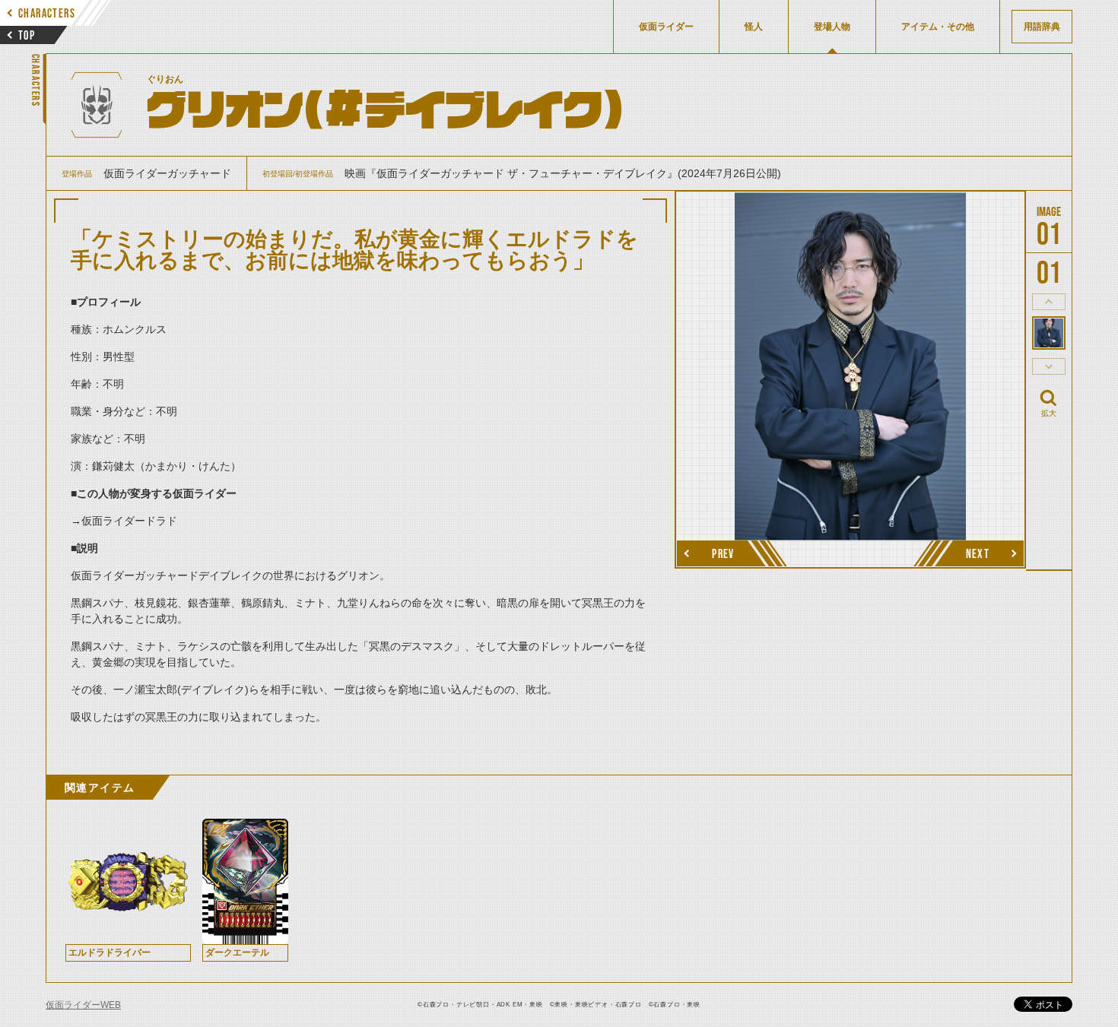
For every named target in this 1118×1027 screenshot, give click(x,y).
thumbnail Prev (1049, 301)
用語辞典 (1042, 26)
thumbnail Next (1049, 366)
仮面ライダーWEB (83, 1005)
